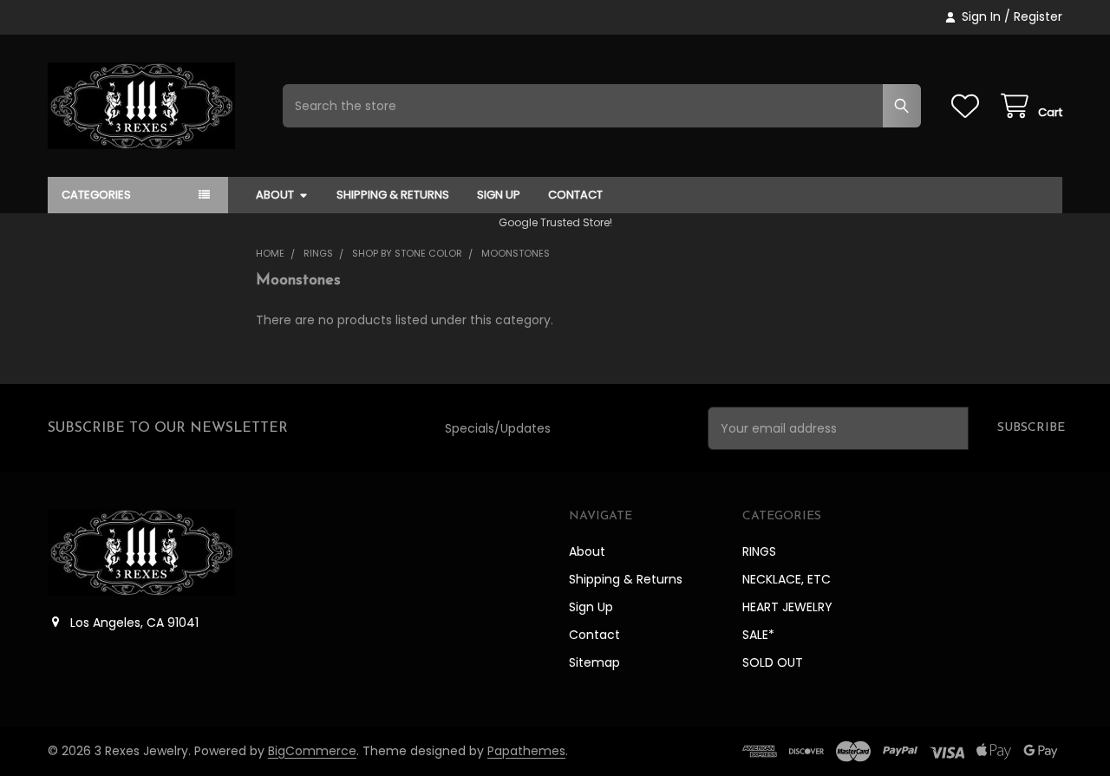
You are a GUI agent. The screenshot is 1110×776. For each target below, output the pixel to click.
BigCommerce (312, 751)
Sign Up (498, 194)
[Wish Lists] (969, 106)
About (275, 194)
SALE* (758, 634)
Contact (575, 194)
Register (1038, 16)
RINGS (759, 551)
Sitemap (594, 662)
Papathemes (526, 751)
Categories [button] (96, 194)
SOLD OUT (772, 662)
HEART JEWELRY (787, 607)
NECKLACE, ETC (786, 579)
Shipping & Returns (392, 194)
